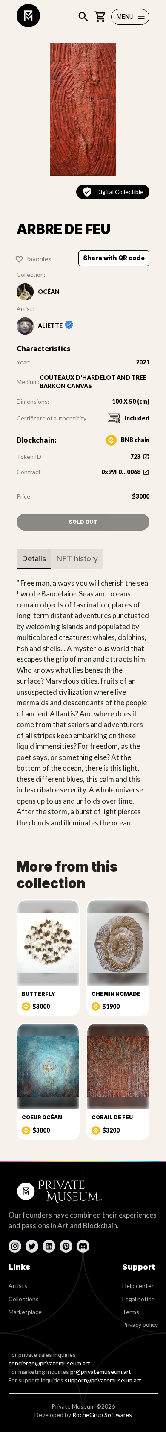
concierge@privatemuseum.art (49, 1363)
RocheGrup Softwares (102, 1414)
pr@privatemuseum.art (100, 1371)
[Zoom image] (83, 109)
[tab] (34, 559)
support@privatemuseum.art (103, 1380)
